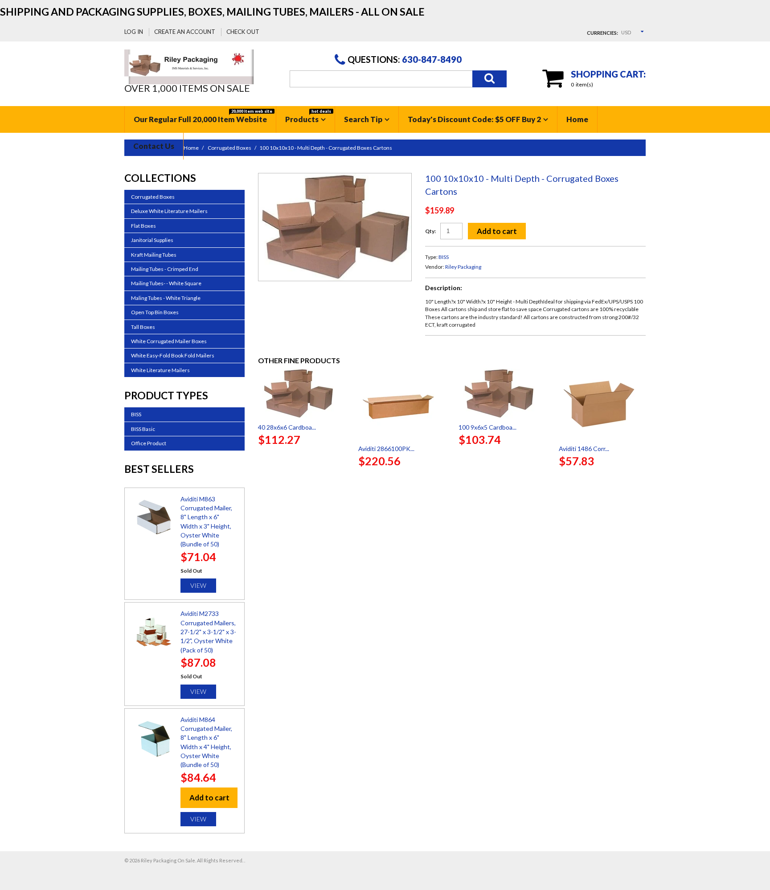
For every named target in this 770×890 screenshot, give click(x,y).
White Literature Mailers (160, 370)
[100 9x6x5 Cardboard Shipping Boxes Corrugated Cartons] (502, 393)
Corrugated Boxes (153, 196)
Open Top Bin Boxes (155, 312)
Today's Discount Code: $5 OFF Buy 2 (474, 119)
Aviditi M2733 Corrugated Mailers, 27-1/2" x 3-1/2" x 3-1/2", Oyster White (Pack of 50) (208, 631)
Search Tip (363, 119)
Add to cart (497, 231)
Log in (133, 31)
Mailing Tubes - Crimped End (164, 269)
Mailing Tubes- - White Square (166, 283)
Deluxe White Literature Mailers (169, 211)
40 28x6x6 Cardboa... (287, 427)
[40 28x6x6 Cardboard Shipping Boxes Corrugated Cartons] (301, 393)
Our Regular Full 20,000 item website (203, 116)
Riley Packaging (463, 266)
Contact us (153, 146)
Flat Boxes (143, 225)
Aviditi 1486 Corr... (584, 448)
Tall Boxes (143, 327)
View (198, 585)
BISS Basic (143, 429)
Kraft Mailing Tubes (153, 254)
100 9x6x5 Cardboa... (487, 427)
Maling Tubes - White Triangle (166, 298)
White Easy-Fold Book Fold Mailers (172, 355)
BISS (443, 257)
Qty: (430, 231)
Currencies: (602, 33)
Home (577, 119)
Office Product (148, 443)
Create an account (184, 31)
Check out (242, 31)
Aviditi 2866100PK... (386, 448)
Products (308, 116)
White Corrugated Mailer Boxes (169, 341)
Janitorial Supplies (152, 240)
